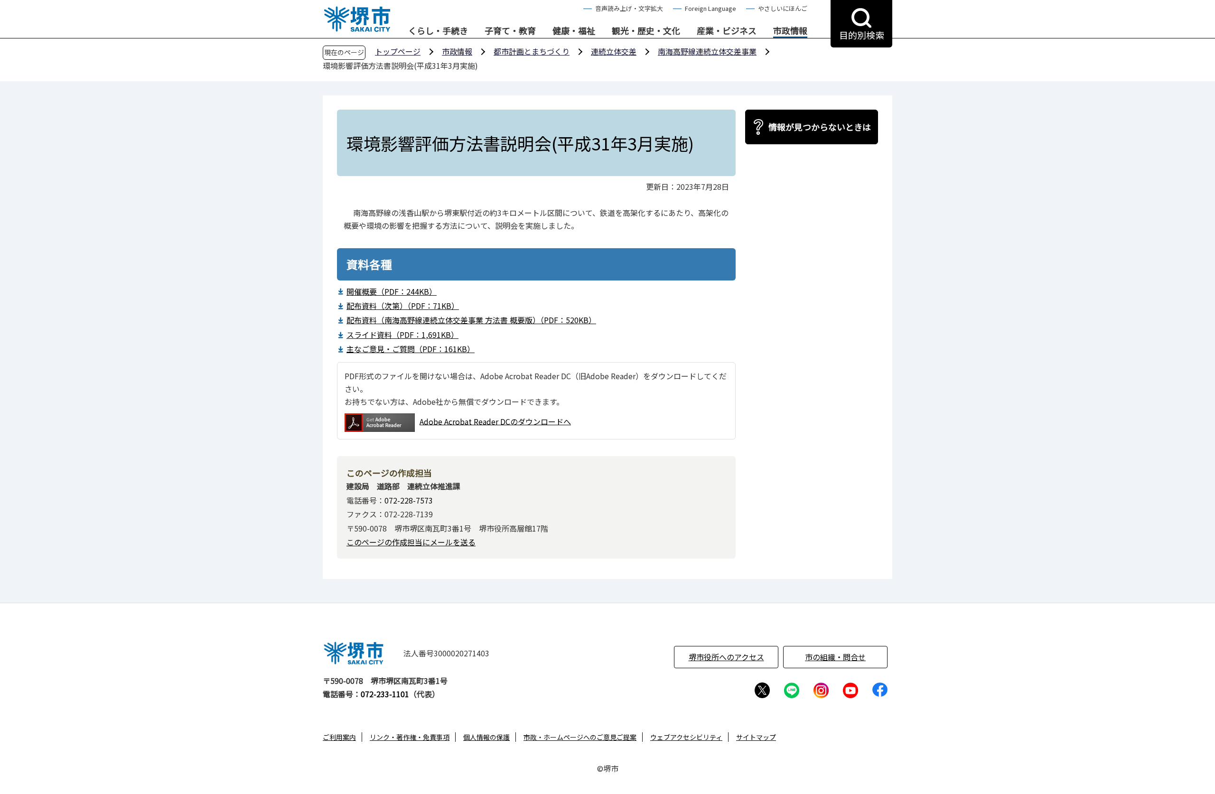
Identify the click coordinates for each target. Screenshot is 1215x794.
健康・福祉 (573, 31)
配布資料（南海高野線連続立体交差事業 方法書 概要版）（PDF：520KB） (471, 320)
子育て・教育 (510, 31)
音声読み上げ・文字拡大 (629, 8)
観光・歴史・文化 (646, 31)
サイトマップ (756, 737)
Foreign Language (710, 8)
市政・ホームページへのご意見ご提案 (579, 737)
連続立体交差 (613, 51)
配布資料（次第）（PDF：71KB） (402, 305)
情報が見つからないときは (819, 127)
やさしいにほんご (782, 8)
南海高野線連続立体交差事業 (707, 51)
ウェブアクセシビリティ (686, 737)
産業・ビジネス (727, 31)
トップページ (398, 51)
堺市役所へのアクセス (726, 657)
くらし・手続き (438, 31)
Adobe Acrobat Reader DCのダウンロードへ (495, 421)
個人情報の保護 (486, 737)
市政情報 (790, 31)
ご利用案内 (339, 737)
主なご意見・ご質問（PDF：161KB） (410, 349)
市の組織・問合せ (835, 657)
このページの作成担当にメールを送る (411, 542)
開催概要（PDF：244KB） (391, 291)
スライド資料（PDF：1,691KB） (402, 334)
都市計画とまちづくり (532, 51)
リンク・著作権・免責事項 (409, 737)
